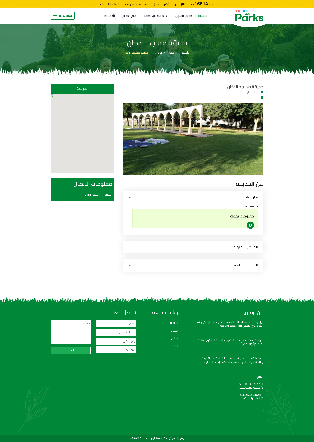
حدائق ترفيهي (183, 15)
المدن (174, 331)
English (107, 15)
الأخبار (175, 346)
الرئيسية (202, 15)
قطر (171, 52)
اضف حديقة (65, 15)
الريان (158, 52)
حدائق (174, 338)
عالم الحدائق (129, 15)
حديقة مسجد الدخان (136, 52)
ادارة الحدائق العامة (156, 15)
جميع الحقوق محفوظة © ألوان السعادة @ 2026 (157, 438)
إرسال (71, 350)
